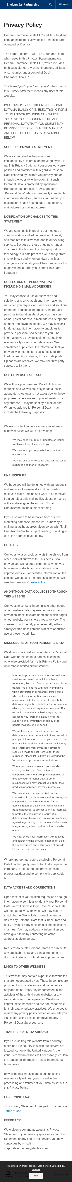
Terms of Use (12, 1111)
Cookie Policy (36, 582)
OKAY (36, 1176)
